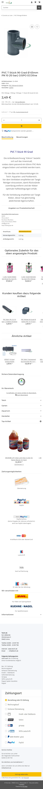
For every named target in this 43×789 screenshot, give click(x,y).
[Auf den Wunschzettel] (37, 26)
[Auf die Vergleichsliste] (32, 26)
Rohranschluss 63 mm (25, 231)
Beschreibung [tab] (7, 137)
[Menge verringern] (4, 120)
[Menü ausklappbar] (3, 1)
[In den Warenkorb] (3, 22)
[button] (32, 2)
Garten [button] (4, 406)
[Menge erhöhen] (39, 120)
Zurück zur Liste (7, 15)
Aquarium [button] (6, 411)
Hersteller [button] (6, 416)
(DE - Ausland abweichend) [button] (20, 112)
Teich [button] (4, 400)
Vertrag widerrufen (21, 774)
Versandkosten (20, 102)
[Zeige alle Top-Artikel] (40, 421)
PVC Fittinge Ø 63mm (16, 85)
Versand (26, 778)
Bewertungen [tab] (22, 137)
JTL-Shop (24, 786)
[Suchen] (39, 7)
